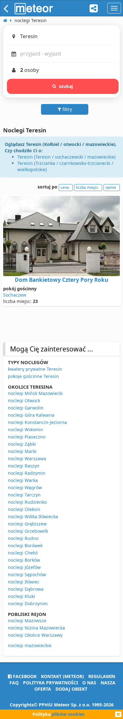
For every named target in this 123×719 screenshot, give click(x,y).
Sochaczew (14, 295)
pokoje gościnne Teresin (33, 376)
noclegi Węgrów (25, 487)
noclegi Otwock (24, 400)
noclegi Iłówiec (23, 582)
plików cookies (68, 714)
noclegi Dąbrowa (26, 589)
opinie (110, 187)
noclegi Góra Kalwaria (31, 415)
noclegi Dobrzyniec (28, 603)
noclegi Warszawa (27, 458)
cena (65, 187)
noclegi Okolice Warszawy (35, 635)
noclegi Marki (22, 451)
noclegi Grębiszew (27, 524)
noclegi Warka (23, 480)
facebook (24, 676)
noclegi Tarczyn (24, 495)
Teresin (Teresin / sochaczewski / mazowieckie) (66, 157)
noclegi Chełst (23, 553)
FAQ (14, 683)
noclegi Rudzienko (27, 502)
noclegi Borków (24, 560)
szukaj (66, 86)
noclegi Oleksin (24, 509)
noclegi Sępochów (27, 574)
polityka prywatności (50, 683)
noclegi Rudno (23, 538)
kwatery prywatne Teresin (35, 369)
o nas (89, 683)
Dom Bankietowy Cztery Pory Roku (61, 279)
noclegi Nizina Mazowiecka (36, 628)
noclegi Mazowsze (27, 620)
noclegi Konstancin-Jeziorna (37, 422)
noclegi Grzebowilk (28, 531)
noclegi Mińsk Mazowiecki (35, 393)
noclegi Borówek (25, 545)
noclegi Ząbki (22, 444)
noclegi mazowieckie (29, 645)
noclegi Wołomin (25, 429)
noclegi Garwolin (26, 408)
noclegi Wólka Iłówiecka (33, 516)
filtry (66, 109)
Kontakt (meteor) (62, 676)
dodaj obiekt (71, 689)
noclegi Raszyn (23, 466)
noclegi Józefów (24, 567)
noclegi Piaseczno (26, 437)
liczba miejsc (87, 187)
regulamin (101, 676)
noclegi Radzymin (26, 473)
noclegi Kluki (21, 596)
